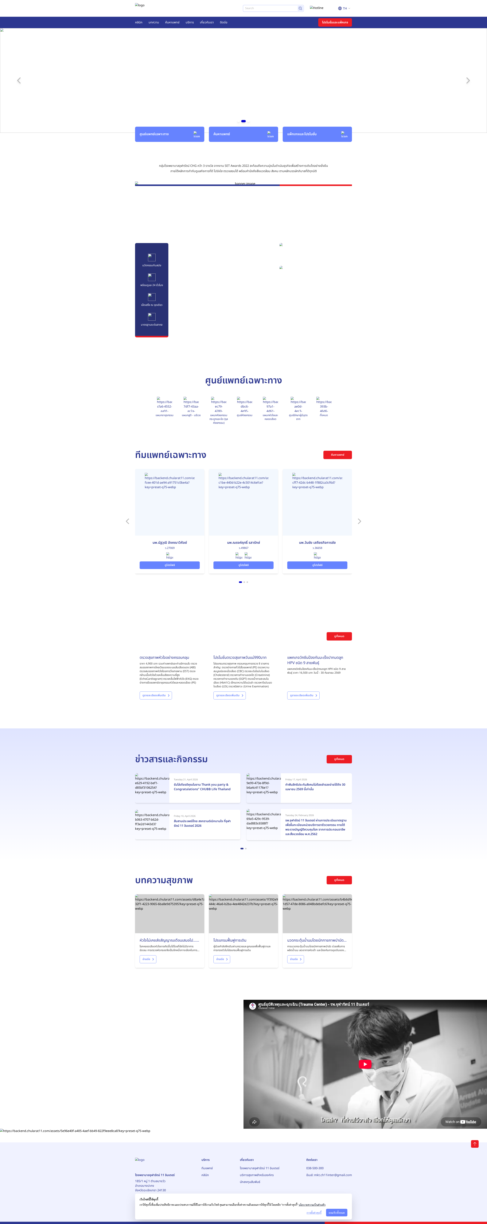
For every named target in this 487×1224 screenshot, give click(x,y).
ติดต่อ (223, 22)
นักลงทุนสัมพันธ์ (250, 1182)
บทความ (154, 22)
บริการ (190, 22)
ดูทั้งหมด (339, 636)
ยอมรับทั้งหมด (337, 1212)
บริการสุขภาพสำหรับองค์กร (257, 1175)
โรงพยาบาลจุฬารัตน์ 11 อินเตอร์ (259, 1168)
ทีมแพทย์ (207, 1168)
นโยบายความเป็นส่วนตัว (312, 1204)
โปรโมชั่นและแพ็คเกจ (335, 22)
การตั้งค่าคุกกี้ (314, 1212)
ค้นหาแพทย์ (172, 22)
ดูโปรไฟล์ (170, 565)
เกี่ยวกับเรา (207, 22)
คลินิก (138, 22)
